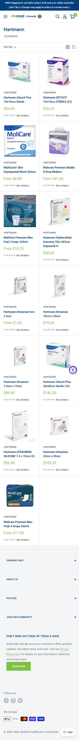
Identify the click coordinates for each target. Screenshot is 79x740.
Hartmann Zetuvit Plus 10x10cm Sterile (17, 99)
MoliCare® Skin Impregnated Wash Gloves (20, 169)
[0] (72, 16)
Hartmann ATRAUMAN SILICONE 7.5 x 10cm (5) (19, 454)
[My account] (65, 16)
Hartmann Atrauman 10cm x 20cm (55, 314)
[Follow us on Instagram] (13, 700)
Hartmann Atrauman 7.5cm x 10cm (16, 384)
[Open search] (58, 16)
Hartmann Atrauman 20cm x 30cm (55, 454)
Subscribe (18, 666)
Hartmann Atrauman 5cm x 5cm (19, 314)
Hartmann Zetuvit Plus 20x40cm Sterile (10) (57, 384)
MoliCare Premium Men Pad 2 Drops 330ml (18, 239)
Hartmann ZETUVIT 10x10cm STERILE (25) (57, 99)
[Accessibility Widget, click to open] (73, 370)
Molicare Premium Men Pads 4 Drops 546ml (18, 524)
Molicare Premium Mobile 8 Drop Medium (59, 169)
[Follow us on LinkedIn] (20, 700)
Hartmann (10, 92)
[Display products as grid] (67, 47)
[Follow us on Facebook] (6, 700)
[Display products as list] (73, 47)
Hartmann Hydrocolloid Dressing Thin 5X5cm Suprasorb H (57, 242)
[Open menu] (5, 16)
